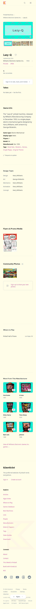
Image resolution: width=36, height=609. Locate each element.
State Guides (7, 535)
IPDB (12, 64)
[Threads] (23, 577)
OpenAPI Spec (22, 600)
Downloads (7, 539)
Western (18, 147)
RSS (4, 571)
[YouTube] (17, 577)
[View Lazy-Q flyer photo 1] (10, 242)
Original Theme (18, 150)
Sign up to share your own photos (20, 286)
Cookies (5, 592)
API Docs (14, 600)
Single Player (7, 150)
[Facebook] (5, 577)
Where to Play (7, 503)
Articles (5, 494)
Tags (4, 531)
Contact (5, 558)
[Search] (24, 3)
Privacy (18, 589)
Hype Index (7, 499)
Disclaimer (14, 592)
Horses (24, 147)
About (5, 554)
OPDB (28, 597)
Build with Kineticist (10, 566)
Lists (4, 515)
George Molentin (18, 179)
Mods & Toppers (8, 527)
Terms (24, 589)
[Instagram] (11, 577)
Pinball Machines (8, 15)
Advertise (5, 594)
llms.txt (30, 600)
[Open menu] (30, 3)
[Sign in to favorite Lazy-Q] (16, 55)
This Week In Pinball (10, 562)
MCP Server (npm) (23, 603)
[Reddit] (29, 577)
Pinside (5, 64)
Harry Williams (18, 176)
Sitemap (22, 592)
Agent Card (6, 603)
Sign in (5, 480)
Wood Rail (11, 147)
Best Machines (8, 511)
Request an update (10, 155)
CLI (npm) (14, 603)
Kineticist (9, 467)
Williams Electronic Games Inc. (12, 17)
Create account (16, 480)
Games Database (8, 507)
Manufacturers (8, 523)
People (5, 519)
